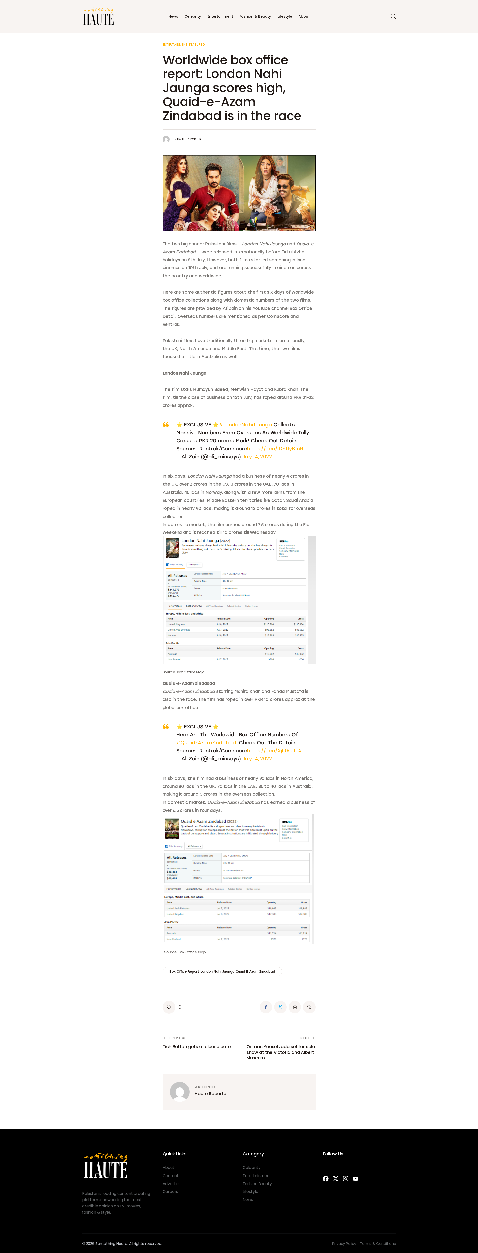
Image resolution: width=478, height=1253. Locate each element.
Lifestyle (284, 16)
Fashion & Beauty (255, 16)
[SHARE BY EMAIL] (295, 1007)
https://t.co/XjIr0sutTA (274, 750)
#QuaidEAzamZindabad (206, 742)
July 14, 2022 (257, 456)
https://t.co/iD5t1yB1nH (275, 448)
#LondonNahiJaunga (245, 424)
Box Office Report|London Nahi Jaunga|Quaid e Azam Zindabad (222, 971)
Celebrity (192, 16)
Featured (197, 44)
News (173, 16)
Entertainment (220, 16)
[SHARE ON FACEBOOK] (266, 1007)
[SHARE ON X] (280, 1007)
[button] (172, 1007)
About (304, 16)
